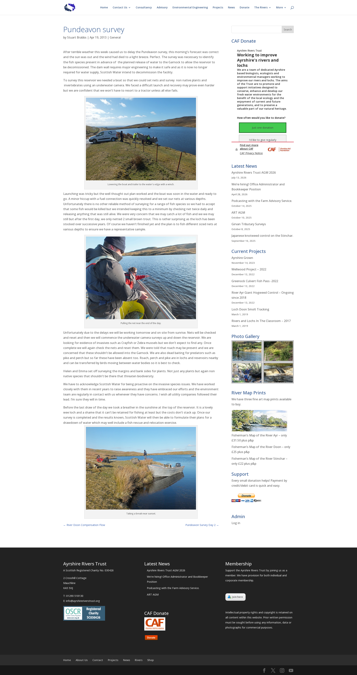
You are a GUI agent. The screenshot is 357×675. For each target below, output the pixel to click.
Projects (218, 7)
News (231, 7)
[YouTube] (291, 670)
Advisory (162, 7)
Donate (244, 7)
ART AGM (238, 212)
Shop (150, 660)
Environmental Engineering (190, 7)
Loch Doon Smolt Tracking (250, 309)
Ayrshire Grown (242, 258)
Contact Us (120, 7)
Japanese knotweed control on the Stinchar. (262, 236)
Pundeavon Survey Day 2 (202, 525)
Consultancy (144, 7)
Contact (97, 660)
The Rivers (261, 7)
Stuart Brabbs (76, 37)
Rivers (138, 660)
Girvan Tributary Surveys (248, 224)
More (279, 7)
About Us (82, 660)
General (115, 37)
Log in (235, 523)
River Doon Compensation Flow (84, 525)
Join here (237, 597)
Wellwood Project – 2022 (248, 269)
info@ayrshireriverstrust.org (83, 601)
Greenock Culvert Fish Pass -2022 (254, 281)
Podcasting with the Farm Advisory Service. (261, 201)
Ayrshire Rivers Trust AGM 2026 (253, 172)
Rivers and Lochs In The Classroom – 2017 (261, 321)
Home (104, 7)
